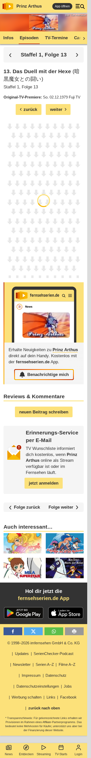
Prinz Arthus (29, 6)
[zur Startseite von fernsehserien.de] (8, 6)
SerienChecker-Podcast (53, 653)
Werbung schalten (26, 697)
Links (51, 697)
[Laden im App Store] (65, 613)
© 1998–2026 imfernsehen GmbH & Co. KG (43, 643)
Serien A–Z (45, 664)
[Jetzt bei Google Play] (23, 613)
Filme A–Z (67, 664)
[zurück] (10, 54)
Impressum (31, 675)
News (9, 754)
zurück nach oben (44, 708)
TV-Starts (61, 754)
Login (78, 754)
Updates (22, 653)
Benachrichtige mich (48, 374)
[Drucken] (74, 631)
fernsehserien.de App (43, 598)
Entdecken (26, 754)
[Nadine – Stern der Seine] (65, 568)
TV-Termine (56, 37)
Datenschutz (56, 675)
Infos (8, 37)
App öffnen (62, 6)
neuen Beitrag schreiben (43, 412)
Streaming (44, 754)
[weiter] (82, 38)
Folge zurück (27, 507)
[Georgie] (22, 543)
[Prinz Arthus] (44, 312)
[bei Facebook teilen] (13, 631)
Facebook (68, 697)
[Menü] (80, 6)
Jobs (68, 686)
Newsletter (22, 664)
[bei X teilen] (33, 631)
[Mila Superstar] (22, 568)
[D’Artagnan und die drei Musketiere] (65, 543)
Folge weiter (61, 507)
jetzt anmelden (43, 483)
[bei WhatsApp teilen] (53, 631)
